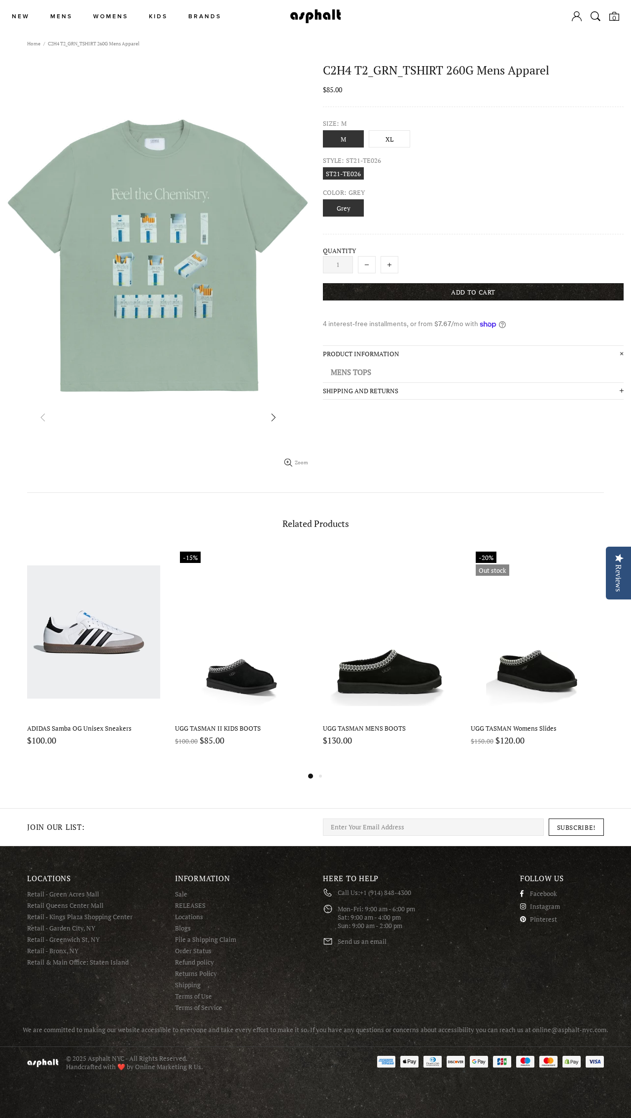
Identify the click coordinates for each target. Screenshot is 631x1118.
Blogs (183, 928)
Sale (181, 894)
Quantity (339, 251)
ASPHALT (43, 1063)
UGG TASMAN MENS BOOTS (364, 728)
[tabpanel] (94, 659)
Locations (189, 917)
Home (33, 43)
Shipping (188, 985)
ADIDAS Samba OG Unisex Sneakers (79, 728)
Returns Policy (196, 973)
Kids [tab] (158, 16)
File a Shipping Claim (205, 939)
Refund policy (194, 962)
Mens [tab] (61, 16)
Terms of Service (198, 1008)
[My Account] (577, 16)
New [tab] (21, 16)
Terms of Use (193, 996)
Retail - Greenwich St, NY (63, 939)
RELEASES (190, 905)
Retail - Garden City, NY (61, 928)
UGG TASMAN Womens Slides (514, 728)
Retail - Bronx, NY (52, 951)
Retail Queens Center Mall (65, 905)
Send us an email (362, 941)
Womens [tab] (110, 16)
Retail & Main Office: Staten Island (78, 962)
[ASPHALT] (315, 16)
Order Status (193, 951)
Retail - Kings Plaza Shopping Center (80, 917)
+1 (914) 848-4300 (385, 893)
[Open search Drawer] (595, 16)
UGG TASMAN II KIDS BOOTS (218, 728)
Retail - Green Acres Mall (63, 894)
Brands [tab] (204, 16)
